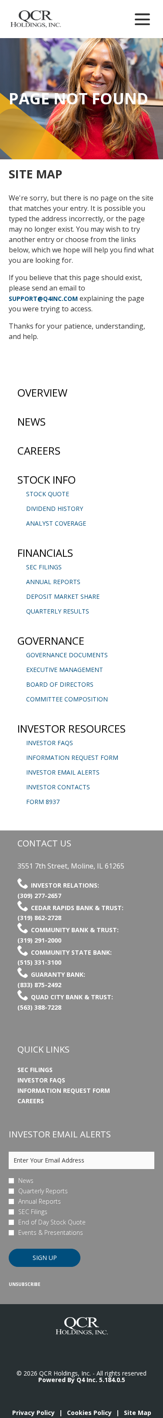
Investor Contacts (58, 787)
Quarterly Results (57, 611)
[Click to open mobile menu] (142, 19)
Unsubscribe (24, 1284)
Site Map (137, 1413)
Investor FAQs (49, 743)
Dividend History (54, 508)
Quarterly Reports (43, 1191)
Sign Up (45, 1257)
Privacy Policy (33, 1413)
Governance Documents (67, 655)
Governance (50, 640)
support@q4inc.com (43, 298)
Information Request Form (72, 757)
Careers (38, 450)
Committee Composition (67, 699)
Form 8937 (43, 802)
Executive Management (64, 669)
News (31, 421)
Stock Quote (47, 494)
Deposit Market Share (63, 596)
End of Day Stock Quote (52, 1222)
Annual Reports (53, 582)
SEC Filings (44, 567)
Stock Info (46, 479)
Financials (45, 553)
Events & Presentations (50, 1233)
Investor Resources (71, 728)
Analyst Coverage (56, 523)
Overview (42, 392)
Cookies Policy (89, 1413)
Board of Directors (59, 684)
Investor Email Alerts (63, 772)
